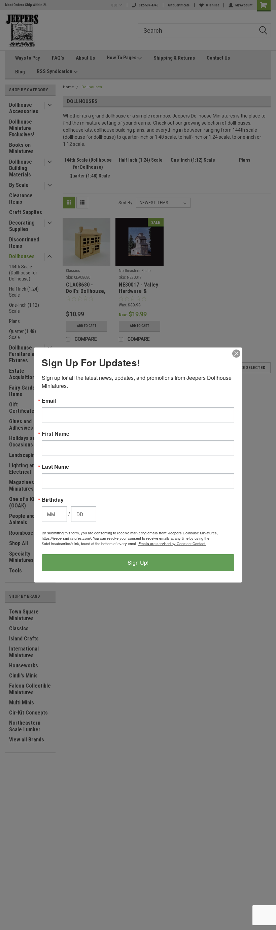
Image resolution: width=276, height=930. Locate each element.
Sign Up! (138, 562)
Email (49, 400)
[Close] (236, 354)
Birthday (53, 499)
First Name (55, 433)
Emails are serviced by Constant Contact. (172, 543)
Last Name (55, 466)
